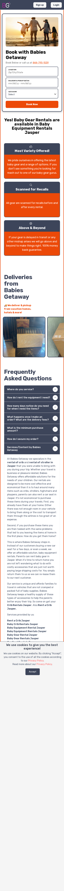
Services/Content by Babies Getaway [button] (24, 448)
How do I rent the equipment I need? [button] (28, 397)
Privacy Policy (36, 660)
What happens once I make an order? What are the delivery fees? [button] (28, 418)
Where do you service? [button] (20, 389)
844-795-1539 (41, 62)
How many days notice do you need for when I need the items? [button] (28, 407)
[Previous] (52, 310)
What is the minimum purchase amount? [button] (25, 429)
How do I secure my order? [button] (22, 439)
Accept (32, 671)
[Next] (57, 310)
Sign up (40, 5)
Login (56, 5)
